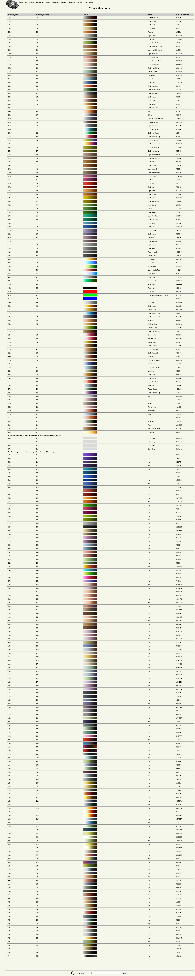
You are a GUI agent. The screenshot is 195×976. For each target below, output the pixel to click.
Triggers (63, 2)
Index (21, 2)
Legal (85, 2)
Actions (47, 2)
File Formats (40, 2)
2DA (25, 2)
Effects (31, 2)
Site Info (79, 2)
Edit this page (79, 973)
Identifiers (55, 2)
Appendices (71, 2)
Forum (91, 2)
